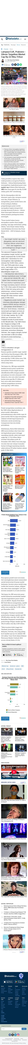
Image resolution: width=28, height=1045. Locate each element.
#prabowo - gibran (14, 666)
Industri (2, 989)
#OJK (3, 669)
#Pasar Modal (9, 669)
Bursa (18, 44)
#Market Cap (5, 666)
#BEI (22, 666)
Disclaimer (24, 1039)
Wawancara (17, 1004)
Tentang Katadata (9, 1038)
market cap (5, 187)
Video (23, 997)
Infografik (10, 1001)
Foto (23, 1004)
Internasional (4, 991)
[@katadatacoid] (18, 1034)
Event (2, 1020)
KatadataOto (4, 1021)
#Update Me (18, 669)
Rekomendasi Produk (7, 454)
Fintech (16, 991)
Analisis (9, 1002)
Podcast (24, 1005)
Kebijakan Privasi (17, 1039)
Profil (23, 991)
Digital (16, 986)
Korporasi (23, 44)
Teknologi (17, 995)
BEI (3, 189)
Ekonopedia (24, 986)
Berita (2, 986)
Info (2, 1011)
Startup (16, 992)
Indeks (2, 1012)
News (23, 999)
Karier (21, 1038)
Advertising (16, 1038)
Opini (16, 1002)
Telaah (16, 1001)
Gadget (16, 994)
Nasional (3, 988)
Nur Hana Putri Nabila (13, 60)
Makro (9, 988)
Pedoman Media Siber (7, 1039)
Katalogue (24, 1002)
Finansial (6, 49)
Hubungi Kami (15, 1041)
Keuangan (13, 44)
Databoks (3, 1018)
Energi (2, 992)
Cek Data (10, 1004)
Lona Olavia (7, 662)
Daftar (24, 1028)
